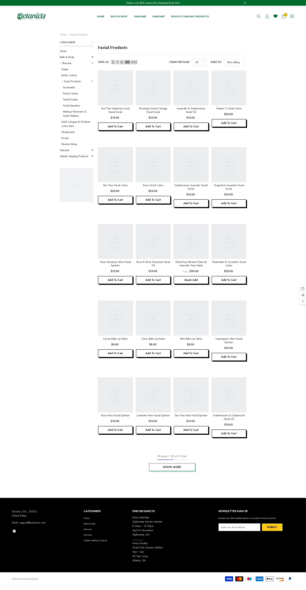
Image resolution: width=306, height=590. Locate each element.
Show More (172, 467)
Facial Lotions (70, 93)
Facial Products (78, 34)
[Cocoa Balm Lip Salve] (115, 318)
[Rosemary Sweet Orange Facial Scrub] (153, 88)
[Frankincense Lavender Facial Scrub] (191, 164)
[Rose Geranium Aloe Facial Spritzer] (115, 241)
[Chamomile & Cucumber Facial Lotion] (229, 241)
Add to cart (115, 126)
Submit (272, 527)
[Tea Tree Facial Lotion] (115, 164)
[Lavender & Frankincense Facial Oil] (191, 88)
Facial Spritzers (71, 105)
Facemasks (69, 87)
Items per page (179, 62)
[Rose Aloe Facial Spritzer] (115, 395)
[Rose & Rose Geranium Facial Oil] (153, 241)
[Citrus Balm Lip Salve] (153, 318)
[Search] (259, 16)
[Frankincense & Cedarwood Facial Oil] (229, 395)
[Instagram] (14, 531)
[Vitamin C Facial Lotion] (229, 88)
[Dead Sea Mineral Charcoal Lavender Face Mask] (191, 241)
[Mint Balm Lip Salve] (191, 318)
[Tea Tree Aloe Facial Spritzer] (191, 395)
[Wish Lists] (275, 16)
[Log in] (267, 16)
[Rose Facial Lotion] (153, 164)
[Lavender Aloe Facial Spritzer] (153, 395)
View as (103, 62)
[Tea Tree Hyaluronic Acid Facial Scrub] (115, 88)
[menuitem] (76, 51)
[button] (76, 57)
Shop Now (174, 2)
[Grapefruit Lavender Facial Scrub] (229, 164)
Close (245, 3)
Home (63, 34)
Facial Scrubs (70, 99)
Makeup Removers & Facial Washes (74, 114)
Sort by (216, 62)
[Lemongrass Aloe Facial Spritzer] (229, 318)
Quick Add (191, 280)
